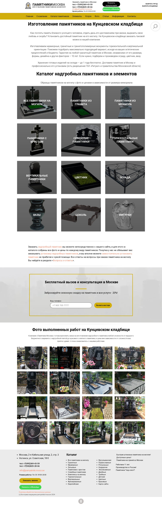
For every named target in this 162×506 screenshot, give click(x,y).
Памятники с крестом (76, 470)
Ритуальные (104, 465)
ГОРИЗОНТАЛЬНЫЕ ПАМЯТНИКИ (125, 140)
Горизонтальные (74, 477)
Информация (118, 16)
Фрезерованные (74, 482)
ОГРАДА (125, 177)
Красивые (103, 482)
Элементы (77, 16)
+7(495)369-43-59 (84, 4)
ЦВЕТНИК (81, 177)
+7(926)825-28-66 (84, 7)
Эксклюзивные (105, 470)
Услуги (88, 16)
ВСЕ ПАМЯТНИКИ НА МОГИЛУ (36, 102)
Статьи (106, 16)
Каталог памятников (59, 16)
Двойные (102, 472)
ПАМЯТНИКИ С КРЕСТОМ (37, 140)
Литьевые (72, 467)
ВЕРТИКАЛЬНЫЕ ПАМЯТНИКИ (37, 177)
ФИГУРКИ (125, 214)
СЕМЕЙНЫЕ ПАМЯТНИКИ (81, 140)
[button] (151, 4)
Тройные (102, 474)
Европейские (73, 484)
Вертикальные (74, 479)
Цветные (102, 479)
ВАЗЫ (37, 214)
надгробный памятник (50, 246)
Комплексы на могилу (77, 474)
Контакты (131, 16)
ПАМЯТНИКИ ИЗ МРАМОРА (125, 102)
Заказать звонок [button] (30, 480)
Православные (105, 463)
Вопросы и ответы (63, 260)
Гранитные (72, 463)
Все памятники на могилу (78, 460)
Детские (102, 477)
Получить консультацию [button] (111, 4)
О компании (41, 16)
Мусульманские (105, 460)
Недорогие (103, 467)
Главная (29, 16)
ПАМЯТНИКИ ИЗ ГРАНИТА (81, 102)
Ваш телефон (55, 301)
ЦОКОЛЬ (81, 214)
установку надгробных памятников (59, 253)
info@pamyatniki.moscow (82, 9)
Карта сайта (103, 484)
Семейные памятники (77, 472)
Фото (97, 16)
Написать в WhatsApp (111, 9)
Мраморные (73, 465)
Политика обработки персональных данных (35, 492)
